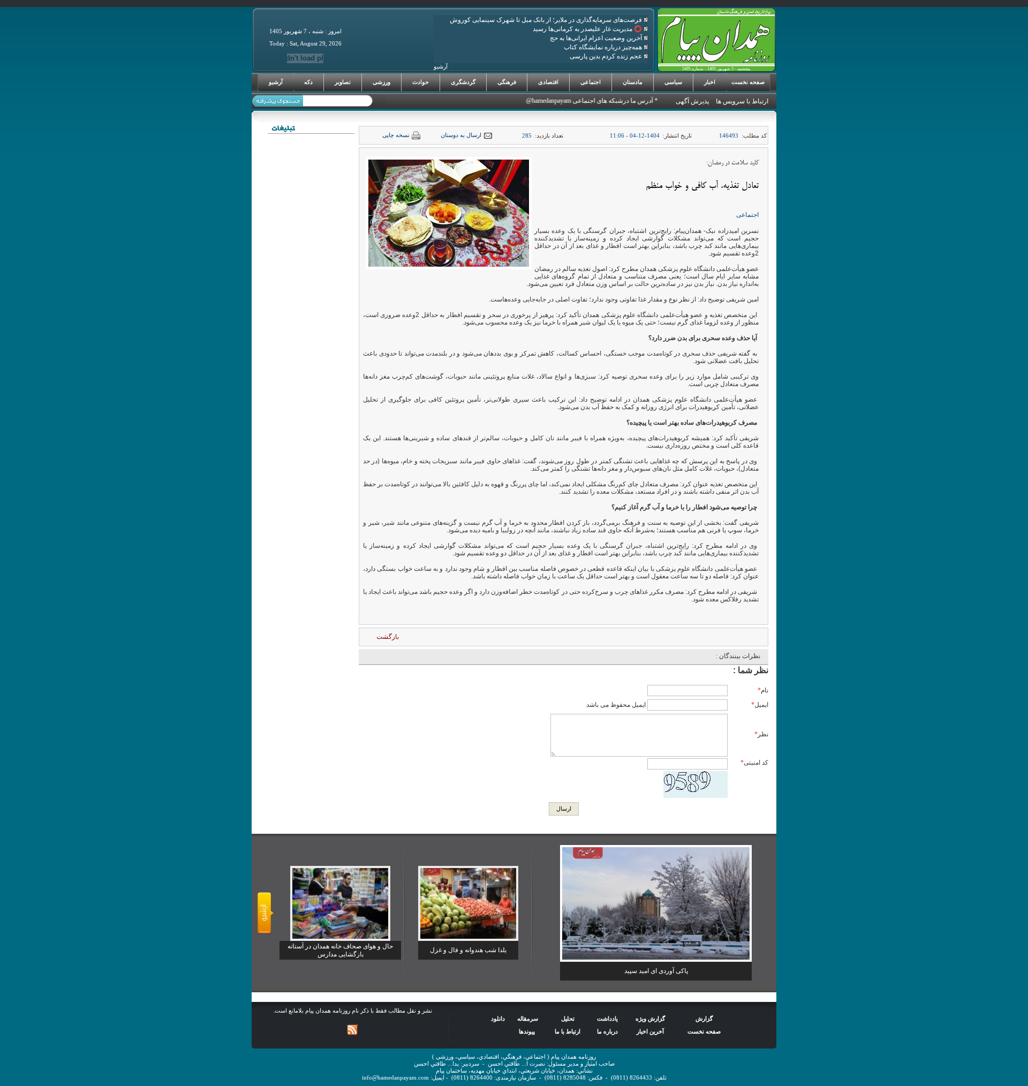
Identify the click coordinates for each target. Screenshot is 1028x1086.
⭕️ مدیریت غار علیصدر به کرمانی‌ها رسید (588, 29)
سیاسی (673, 82)
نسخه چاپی (396, 135)
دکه (308, 82)
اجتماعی (590, 82)
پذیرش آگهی (692, 101)
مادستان (632, 82)
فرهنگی (506, 82)
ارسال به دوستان (461, 135)
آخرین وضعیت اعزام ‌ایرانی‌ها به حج (597, 38)
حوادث (420, 82)
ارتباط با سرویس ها (742, 101)
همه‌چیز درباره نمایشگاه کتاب (604, 47)
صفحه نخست (748, 82)
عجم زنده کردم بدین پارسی (607, 56)
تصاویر (343, 82)
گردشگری (463, 82)
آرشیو (276, 82)
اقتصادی (548, 82)
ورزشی (381, 82)
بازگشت (387, 636)
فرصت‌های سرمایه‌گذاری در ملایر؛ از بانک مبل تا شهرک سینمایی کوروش (547, 20)
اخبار (709, 82)
